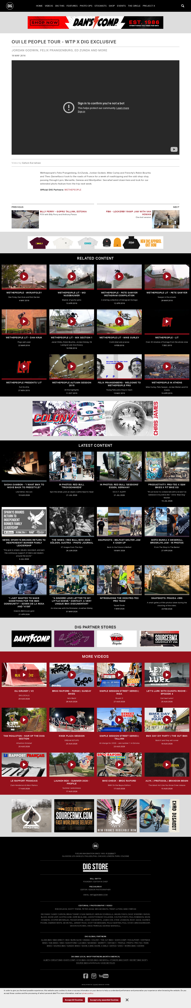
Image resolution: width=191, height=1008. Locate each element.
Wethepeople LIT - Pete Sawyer (167, 292)
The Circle (134, 5)
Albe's (46, 960)
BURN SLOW (76, 940)
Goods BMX (92, 960)
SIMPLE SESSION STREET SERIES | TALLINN (119, 737)
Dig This (59, 5)
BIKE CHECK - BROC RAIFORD (119, 780)
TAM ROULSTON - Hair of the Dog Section (24, 737)
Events (121, 5)
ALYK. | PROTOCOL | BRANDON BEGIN (167, 780)
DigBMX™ (112, 853)
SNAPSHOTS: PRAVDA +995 (166, 598)
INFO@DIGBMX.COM (99, 895)
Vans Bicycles (108, 963)
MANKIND (92, 943)
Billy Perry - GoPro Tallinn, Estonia (63, 211)
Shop (112, 5)
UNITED (112, 946)
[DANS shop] (31, 639)
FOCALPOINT (133, 940)
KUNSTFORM (71, 943)
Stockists (101, 5)
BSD (67, 940)
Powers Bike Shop (119, 960)
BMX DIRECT (58, 940)
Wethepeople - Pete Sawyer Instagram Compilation (119, 294)
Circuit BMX (57, 960)
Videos (49, 5)
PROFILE (121, 943)
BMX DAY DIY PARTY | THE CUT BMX (167, 736)
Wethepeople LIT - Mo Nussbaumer (72, 294)
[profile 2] (159, 815)
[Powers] (74, 639)
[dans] (95, 22)
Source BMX (82, 963)
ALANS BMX (46, 940)
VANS (120, 946)
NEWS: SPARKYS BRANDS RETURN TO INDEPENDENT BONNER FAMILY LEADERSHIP (24, 543)
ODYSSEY (112, 943)
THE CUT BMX (107, 940)
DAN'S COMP (120, 940)
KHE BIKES (53, 943)
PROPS (130, 943)
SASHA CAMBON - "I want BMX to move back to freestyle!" (24, 486)
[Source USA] (159, 639)
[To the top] (95, 845)
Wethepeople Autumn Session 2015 (71, 384)
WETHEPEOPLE (72, 189)
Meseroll (104, 960)
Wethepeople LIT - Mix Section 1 (71, 337)
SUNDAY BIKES (73, 946)
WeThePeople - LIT (167, 337)
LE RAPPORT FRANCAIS (24, 780)
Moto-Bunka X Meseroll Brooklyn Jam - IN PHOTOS (166, 541)
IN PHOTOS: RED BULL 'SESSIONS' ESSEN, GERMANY (119, 486)
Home (39, 5)
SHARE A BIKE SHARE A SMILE (95, 946)
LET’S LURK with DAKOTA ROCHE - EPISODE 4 (167, 692)
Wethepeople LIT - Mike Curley (119, 337)
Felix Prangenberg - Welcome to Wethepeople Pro (119, 384)
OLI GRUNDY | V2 (24, 691)
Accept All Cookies (74, 1000)
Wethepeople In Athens (167, 382)
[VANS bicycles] (117, 639)
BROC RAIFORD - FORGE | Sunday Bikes (71, 692)
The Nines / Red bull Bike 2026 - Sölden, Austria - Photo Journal (71, 541)
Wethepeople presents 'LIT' (24, 382)
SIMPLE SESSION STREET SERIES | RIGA (119, 692)
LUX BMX (82, 943)
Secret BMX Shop (138, 960)
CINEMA (86, 940)
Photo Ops (86, 5)
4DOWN (140, 946)
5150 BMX (81, 960)
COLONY (95, 940)
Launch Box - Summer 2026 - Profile (71, 782)
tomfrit (95, 984)
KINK (62, 943)
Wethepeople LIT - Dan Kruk (24, 337)
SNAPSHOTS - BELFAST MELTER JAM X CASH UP (119, 541)
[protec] (31, 815)
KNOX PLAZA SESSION (71, 736)
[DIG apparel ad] (95, 242)
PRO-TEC (138, 943)
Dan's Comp (69, 960)
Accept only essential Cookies (104, 1000)
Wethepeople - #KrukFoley (24, 292)
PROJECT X (149, 5)
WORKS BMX (130, 946)
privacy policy (87, 993)
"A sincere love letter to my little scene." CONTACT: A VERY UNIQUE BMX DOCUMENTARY (72, 601)
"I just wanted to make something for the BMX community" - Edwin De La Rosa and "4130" (24, 602)
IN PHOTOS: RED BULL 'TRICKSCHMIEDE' (71, 486)
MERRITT (102, 943)
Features (72, 5)
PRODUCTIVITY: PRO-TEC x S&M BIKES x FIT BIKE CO (166, 486)
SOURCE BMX (59, 946)
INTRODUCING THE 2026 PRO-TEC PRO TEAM (119, 599)
